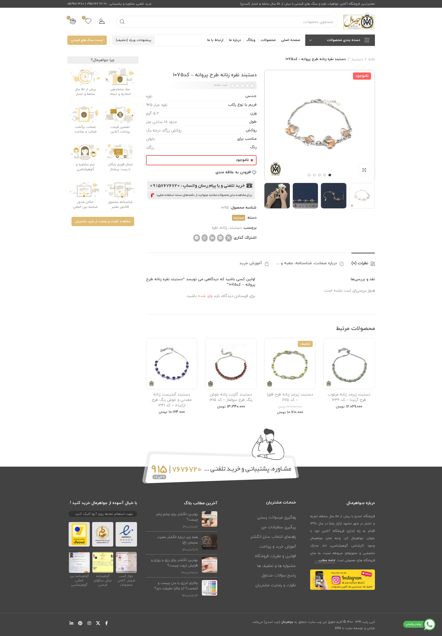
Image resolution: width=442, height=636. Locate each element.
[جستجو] (122, 22)
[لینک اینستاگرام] (89, 623)
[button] (368, 195)
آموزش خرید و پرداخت (277, 546)
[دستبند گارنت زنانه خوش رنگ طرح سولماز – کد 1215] (230, 363)
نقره (215, 227)
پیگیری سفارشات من (278, 527)
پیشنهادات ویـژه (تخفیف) (133, 40)
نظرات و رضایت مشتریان (275, 585)
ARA (338, 628)
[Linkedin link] (212, 238)
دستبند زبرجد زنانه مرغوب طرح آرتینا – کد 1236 (349, 397)
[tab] (363, 261)
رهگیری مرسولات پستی (277, 517)
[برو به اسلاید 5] (309, 175)
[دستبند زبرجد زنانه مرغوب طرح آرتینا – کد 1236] (349, 363)
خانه (371, 59)
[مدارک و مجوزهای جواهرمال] (126, 562)
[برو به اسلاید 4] (314, 175)
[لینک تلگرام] (196, 238)
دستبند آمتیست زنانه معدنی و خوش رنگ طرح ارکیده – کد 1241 (172, 399)
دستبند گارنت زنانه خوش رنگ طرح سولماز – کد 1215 (231, 397)
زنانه (223, 227)
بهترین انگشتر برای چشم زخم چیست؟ (177, 516)
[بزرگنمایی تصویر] (364, 169)
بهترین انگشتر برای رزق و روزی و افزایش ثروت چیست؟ (174, 562)
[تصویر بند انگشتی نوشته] (209, 520)
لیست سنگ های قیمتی (87, 40)
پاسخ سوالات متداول (279, 575)
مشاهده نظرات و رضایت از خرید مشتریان (103, 221)
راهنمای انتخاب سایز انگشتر (273, 536)
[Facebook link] (106, 623)
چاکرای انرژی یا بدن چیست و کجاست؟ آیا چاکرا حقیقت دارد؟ (176, 585)
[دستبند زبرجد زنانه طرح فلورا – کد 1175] (289, 363)
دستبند (357, 59)
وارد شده (205, 295)
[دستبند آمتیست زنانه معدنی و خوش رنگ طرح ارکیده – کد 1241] (171, 363)
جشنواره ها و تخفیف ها (276, 565)
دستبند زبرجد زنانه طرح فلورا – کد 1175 (290, 397)
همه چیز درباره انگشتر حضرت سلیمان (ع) (177, 539)
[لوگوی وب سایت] (359, 20)
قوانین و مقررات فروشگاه (275, 555)
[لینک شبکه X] (228, 238)
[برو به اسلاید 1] (329, 175)
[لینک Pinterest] (220, 238)
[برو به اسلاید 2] (324, 175)
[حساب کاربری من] (102, 21)
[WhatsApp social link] (205, 238)
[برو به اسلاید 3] (319, 175)
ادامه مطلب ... (325, 560)
